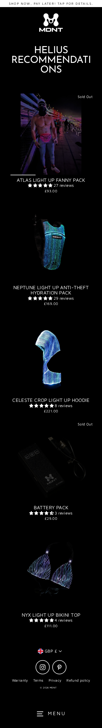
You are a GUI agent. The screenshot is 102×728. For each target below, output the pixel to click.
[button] (40, 185)
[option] (51, 134)
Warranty (20, 680)
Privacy (55, 680)
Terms (38, 680)
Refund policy (78, 680)
